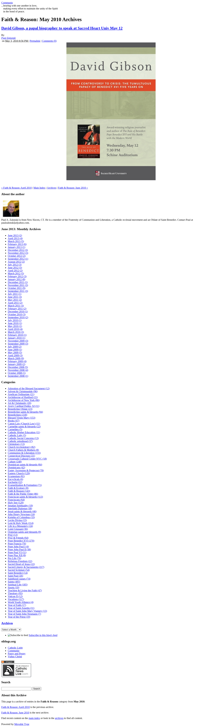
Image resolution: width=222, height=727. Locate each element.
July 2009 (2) (14, 346)
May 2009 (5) (15, 352)
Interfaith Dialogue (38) (20, 508)
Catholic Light (15, 647)
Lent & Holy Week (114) (20, 523)
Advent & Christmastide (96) (23, 391)
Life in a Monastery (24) (20, 526)
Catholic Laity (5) (17, 435)
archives (59, 718)
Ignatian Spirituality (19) (20, 505)
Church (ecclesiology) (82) (21, 447)
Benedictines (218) (17, 414)
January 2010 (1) (16, 338)
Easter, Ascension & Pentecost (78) (26, 470)
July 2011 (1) (14, 294)
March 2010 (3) (16, 332)
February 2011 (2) (17, 308)
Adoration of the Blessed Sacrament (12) (29, 388)
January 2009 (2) (16, 364)
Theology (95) (15, 593)
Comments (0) (49, 41)
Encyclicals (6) (15, 479)
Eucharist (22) (15, 482)
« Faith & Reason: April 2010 (16, 187)
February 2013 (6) (17, 244)
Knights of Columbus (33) (21, 517)
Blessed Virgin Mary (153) (21, 417)
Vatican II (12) (15, 596)
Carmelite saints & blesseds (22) (24, 426)
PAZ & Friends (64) (18, 537)
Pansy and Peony (17, 653)
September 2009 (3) (18, 343)
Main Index (39, 187)
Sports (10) (13, 587)
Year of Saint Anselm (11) (21, 608)
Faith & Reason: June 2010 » (73, 187)
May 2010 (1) (15, 326)
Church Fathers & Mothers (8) (23, 450)
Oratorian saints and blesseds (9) (24, 532)
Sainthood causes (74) (19, 578)
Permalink (35, 41)
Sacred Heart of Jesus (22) (21, 564)
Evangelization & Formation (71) (25, 485)
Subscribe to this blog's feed (43, 635)
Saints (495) (14, 581)
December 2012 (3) (18, 250)
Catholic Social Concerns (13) (23, 438)
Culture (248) (15, 461)
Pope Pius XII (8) (17, 555)
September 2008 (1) (18, 376)
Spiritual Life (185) (17, 584)
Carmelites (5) (15, 429)
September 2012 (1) (18, 258)
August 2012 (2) (16, 261)
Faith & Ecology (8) (18, 488)
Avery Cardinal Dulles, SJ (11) (23, 406)
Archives (51, 187)
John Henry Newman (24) (21, 514)
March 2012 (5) (16, 273)
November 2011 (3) (18, 285)
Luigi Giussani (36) (18, 529)
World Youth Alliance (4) (20, 602)
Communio (7, 2)
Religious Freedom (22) (20, 561)
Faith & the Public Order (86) (23, 493)
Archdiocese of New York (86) (23, 400)
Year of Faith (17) (17, 605)
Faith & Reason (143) (19, 491)
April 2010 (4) (15, 329)
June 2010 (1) (15, 323)
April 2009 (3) (15, 355)
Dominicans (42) (16, 467)
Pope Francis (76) (17, 543)
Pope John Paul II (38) (19, 549)
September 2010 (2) (18, 317)
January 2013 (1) (16, 247)
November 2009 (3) (18, 340)
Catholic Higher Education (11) (24, 432)
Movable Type (21, 724)
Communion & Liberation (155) (24, 452)
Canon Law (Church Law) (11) (24, 423)
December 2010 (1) (18, 311)
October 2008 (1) (17, 373)
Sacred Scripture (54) (19, 570)
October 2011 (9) (16, 288)
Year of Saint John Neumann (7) (24, 614)
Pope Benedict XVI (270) (21, 540)
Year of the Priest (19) (19, 616)
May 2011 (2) (15, 299)
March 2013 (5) (16, 241)
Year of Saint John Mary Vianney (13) (27, 611)
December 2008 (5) (18, 367)
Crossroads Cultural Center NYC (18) (27, 458)
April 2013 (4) (15, 238)
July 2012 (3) (14, 264)
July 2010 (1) (14, 320)
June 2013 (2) (15, 235)
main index (34, 718)
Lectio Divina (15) (17, 520)
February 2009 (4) (17, 361)
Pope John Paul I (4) (18, 546)
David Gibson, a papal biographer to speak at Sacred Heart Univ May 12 (62, 28)
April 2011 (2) (15, 302)
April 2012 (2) (15, 270)
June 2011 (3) (15, 297)
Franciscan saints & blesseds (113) (25, 496)
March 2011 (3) (16, 305)
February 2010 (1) (17, 335)
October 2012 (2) (17, 256)
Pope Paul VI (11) (17, 552)
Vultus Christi (15, 656)
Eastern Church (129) (19, 473)
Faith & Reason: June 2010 (15, 712)
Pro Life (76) (14, 558)
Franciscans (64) (16, 499)
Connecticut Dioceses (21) (21, 455)
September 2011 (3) (18, 291)
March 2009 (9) (16, 358)
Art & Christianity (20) (19, 403)
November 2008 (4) (18, 370)
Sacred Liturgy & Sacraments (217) (26, 567)
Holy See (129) (16, 502)
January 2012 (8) (16, 279)
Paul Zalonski (8, 38)
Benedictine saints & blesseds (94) (25, 412)
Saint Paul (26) (15, 575)
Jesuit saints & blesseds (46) (22, 511)
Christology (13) (16, 444)
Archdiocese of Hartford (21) (23, 397)
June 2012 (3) (15, 267)
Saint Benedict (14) (18, 573)
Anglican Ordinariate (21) (21, 394)
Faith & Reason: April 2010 (15, 707)
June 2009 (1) (15, 349)
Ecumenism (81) (16, 476)
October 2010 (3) (17, 314)
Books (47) (13, 420)
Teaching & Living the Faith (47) (25, 590)
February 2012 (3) (17, 276)
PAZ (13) (13, 534)
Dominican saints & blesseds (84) (25, 464)
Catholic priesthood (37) (20, 441)
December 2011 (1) (18, 282)
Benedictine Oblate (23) (20, 409)
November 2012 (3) (18, 253)
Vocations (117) (16, 599)
